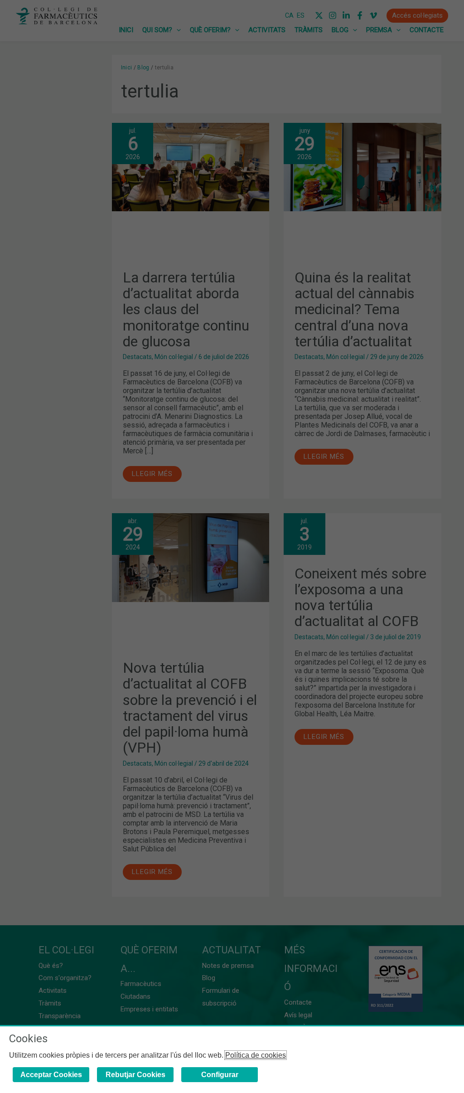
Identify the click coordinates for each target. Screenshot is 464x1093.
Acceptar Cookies (51, 1074)
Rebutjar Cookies (135, 1074)
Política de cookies (255, 1055)
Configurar (219, 1074)
